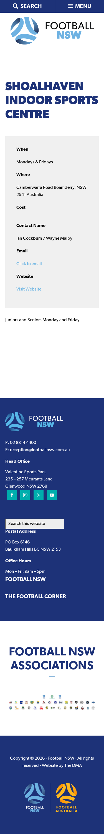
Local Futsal (52, 31)
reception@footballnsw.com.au (40, 450)
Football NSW (25, 579)
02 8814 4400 (23, 443)
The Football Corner (35, 597)
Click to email (29, 264)
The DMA (73, 766)
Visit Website (28, 289)
